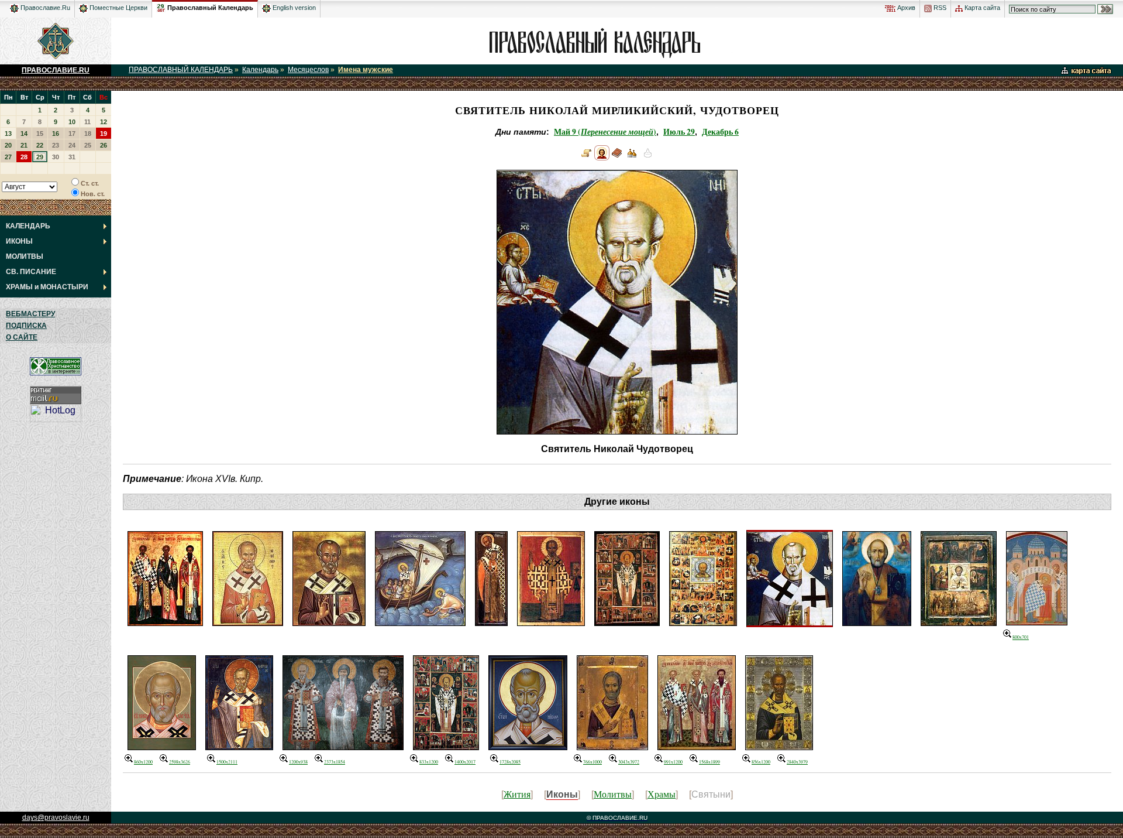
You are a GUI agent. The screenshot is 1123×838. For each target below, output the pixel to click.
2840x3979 (797, 762)
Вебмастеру (30, 314)
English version (293, 7)
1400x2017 (465, 762)
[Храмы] (632, 157)
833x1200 (428, 762)
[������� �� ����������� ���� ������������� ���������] (160, 5)
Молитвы (613, 794)
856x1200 (761, 762)
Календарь (260, 70)
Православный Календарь (210, 7)
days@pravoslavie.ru (55, 817)
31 (71, 156)
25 (87, 145)
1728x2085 (510, 762)
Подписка (26, 325)
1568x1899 (709, 762)
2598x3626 (179, 762)
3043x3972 (628, 762)
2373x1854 (334, 762)
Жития (517, 794)
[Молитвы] (617, 157)
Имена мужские (365, 70)
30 (55, 156)
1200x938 (298, 762)
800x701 (1020, 637)
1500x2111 (226, 762)
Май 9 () (605, 132)
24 (71, 145)
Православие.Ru (44, 7)
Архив (905, 7)
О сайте (21, 337)
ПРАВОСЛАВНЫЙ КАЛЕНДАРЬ (181, 70)
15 (39, 133)
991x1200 (673, 762)
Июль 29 (679, 132)
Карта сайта (981, 7)
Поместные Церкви (117, 7)
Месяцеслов (308, 70)
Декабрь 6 (720, 132)
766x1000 (592, 762)
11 (87, 121)
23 (55, 145)
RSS (939, 7)
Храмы (661, 794)
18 (87, 133)
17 (71, 133)
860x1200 (143, 762)
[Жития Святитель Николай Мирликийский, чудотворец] (586, 157)
